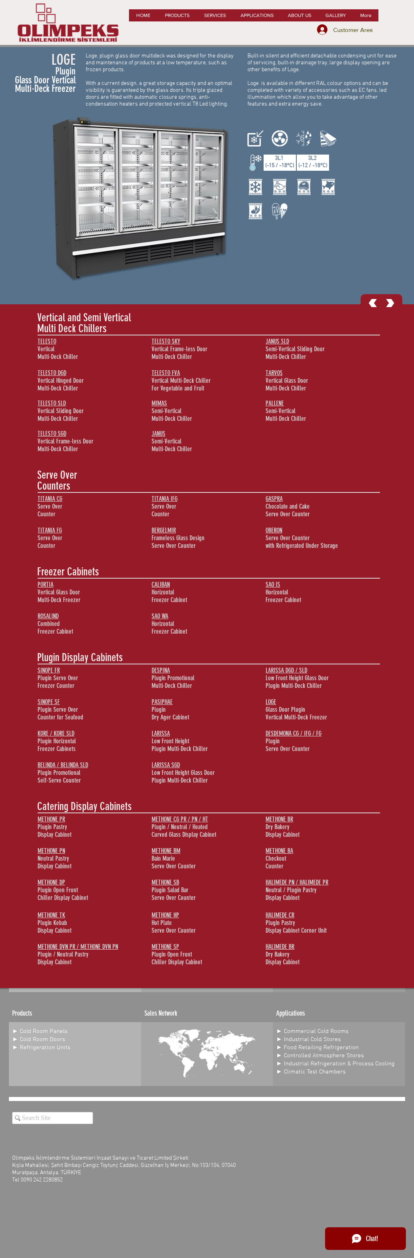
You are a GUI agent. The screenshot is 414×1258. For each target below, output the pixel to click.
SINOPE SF (49, 702)
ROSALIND (48, 616)
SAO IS (273, 584)
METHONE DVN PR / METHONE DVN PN (78, 946)
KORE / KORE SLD (56, 733)
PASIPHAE (162, 702)
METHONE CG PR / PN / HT (180, 819)
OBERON (274, 530)
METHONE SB (165, 882)
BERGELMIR (164, 530)
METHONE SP (165, 946)
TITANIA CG (50, 499)
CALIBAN (161, 584)
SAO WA (160, 616)
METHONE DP (51, 882)
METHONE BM (166, 851)
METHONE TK (51, 915)
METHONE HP (165, 915)
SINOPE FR (49, 670)
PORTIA (45, 584)
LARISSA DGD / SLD (286, 670)
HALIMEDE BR (280, 946)
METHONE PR (51, 819)
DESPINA (161, 670)
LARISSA (161, 733)
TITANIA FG (50, 530)
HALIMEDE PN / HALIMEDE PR (297, 882)
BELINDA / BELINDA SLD (63, 765)
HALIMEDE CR (280, 915)
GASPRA (274, 499)
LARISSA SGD (166, 765)
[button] (176, 15)
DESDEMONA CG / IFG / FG (293, 733)
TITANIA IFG (164, 499)
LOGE (271, 702)
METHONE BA (279, 851)
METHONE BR (279, 819)
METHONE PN (51, 851)
